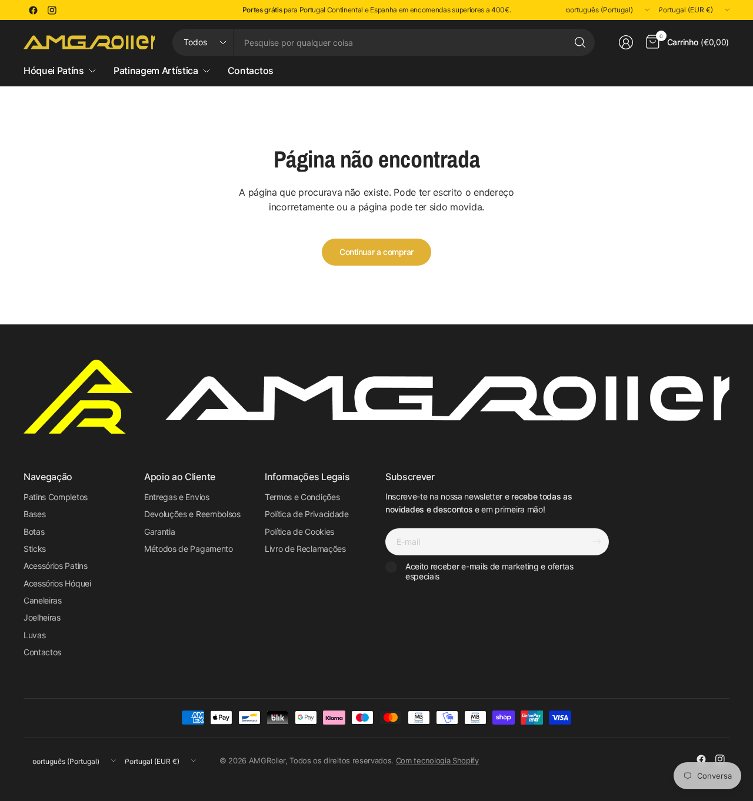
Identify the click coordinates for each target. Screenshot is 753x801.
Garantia (159, 532)
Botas (34, 532)
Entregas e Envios (176, 497)
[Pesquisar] (580, 42)
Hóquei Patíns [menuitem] (54, 70)
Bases (34, 514)
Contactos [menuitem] (251, 70)
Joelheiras (42, 617)
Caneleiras (43, 600)
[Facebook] (33, 10)
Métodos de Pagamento (188, 549)
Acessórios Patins (56, 566)
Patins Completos (56, 497)
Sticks (35, 549)
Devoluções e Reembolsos (192, 514)
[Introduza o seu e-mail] (597, 541)
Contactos (42, 652)
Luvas (34, 635)
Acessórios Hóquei (57, 583)
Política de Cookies (299, 532)
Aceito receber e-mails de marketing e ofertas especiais (489, 571)
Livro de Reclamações (305, 549)
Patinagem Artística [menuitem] (156, 70)
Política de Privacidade (307, 514)
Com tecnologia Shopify (437, 760)
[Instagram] (51, 10)
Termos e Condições (302, 497)
